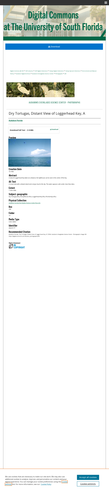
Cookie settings (88, 483)
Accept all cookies (88, 477)
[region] (54, 480)
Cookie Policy (46, 484)
